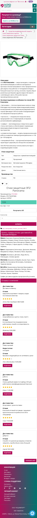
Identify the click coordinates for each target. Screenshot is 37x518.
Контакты (21, 1)
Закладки (7, 498)
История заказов (9, 496)
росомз (20, 228)
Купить (18, 224)
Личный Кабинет (9, 494)
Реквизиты (7, 474)
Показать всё (30, 460)
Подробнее (7, 305)
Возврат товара (9, 478)
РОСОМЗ (14, 194)
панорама (8, 228)
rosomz (15, 228)
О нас (6, 470)
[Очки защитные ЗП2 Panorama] (18, 59)
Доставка (7, 472)
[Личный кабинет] (26, 1)
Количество (4, 215)
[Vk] (18, 488)
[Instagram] (7, 488)
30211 (25, 228)
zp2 (3, 228)
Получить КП (18, 210)
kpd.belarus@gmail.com (10, 1)
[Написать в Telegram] (32, 513)
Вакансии (7, 476)
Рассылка (7, 500)
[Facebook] (3, 488)
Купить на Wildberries (11, 21)
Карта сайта (8, 486)
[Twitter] (23, 488)
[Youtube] (13, 488)
